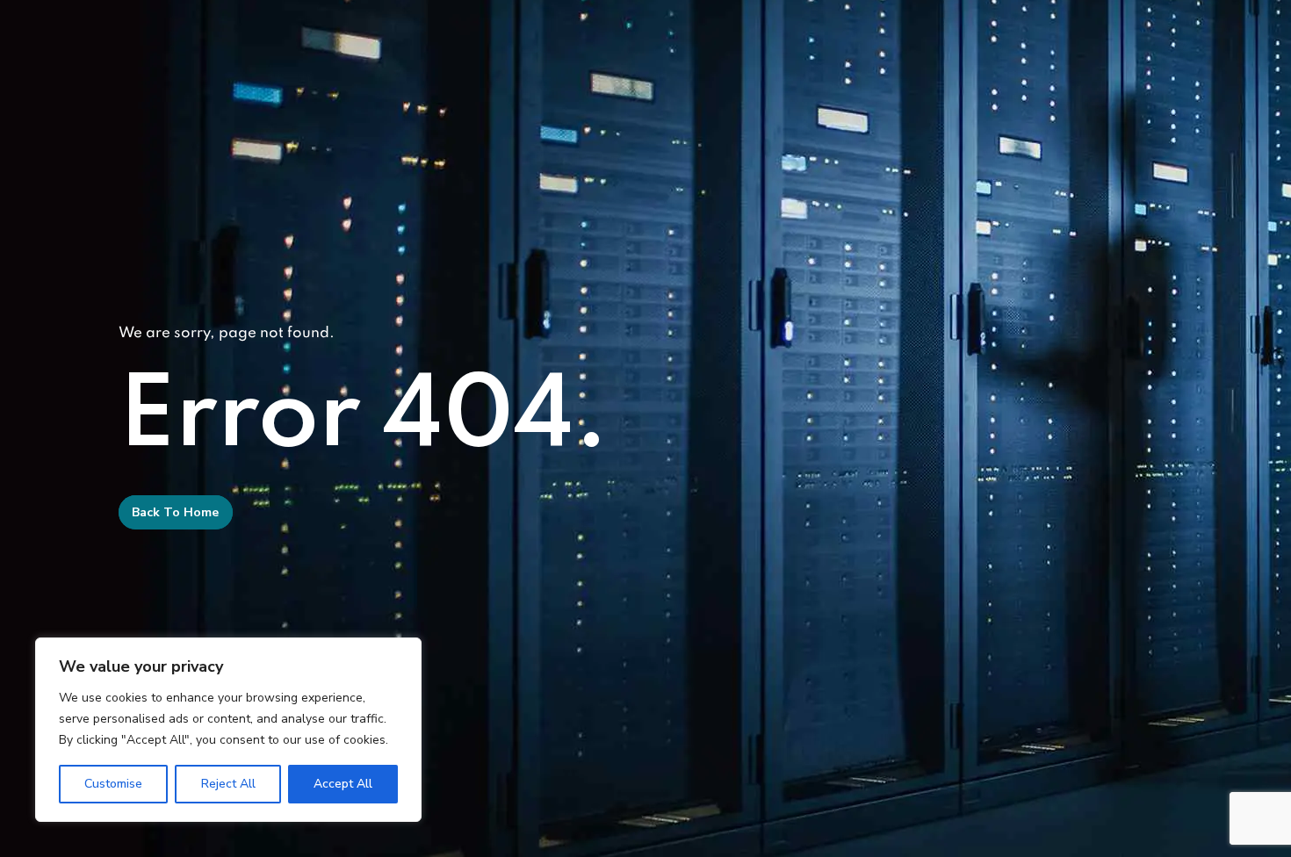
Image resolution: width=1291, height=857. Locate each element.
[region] (228, 729)
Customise (113, 783)
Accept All (343, 783)
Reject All (228, 783)
